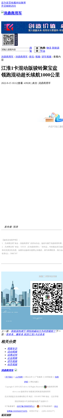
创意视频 (12, 364)
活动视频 (12, 351)
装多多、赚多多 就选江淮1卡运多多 (25, 334)
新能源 (55, 48)
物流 (48, 48)
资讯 (31, 56)
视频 (37, 56)
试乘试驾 (12, 355)
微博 (23, 2)
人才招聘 (19, 377)
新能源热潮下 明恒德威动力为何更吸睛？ (33, 331)
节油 (42, 51)
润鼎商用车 (7, 56)
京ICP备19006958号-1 (25, 406)
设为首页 (6, 2)
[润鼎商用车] (11, 13)
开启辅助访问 (8, 6)
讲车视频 (46, 56)
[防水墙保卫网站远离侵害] (16, 370)
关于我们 (9, 377)
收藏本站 (16, 2)
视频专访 (12, 348)
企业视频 (12, 358)
